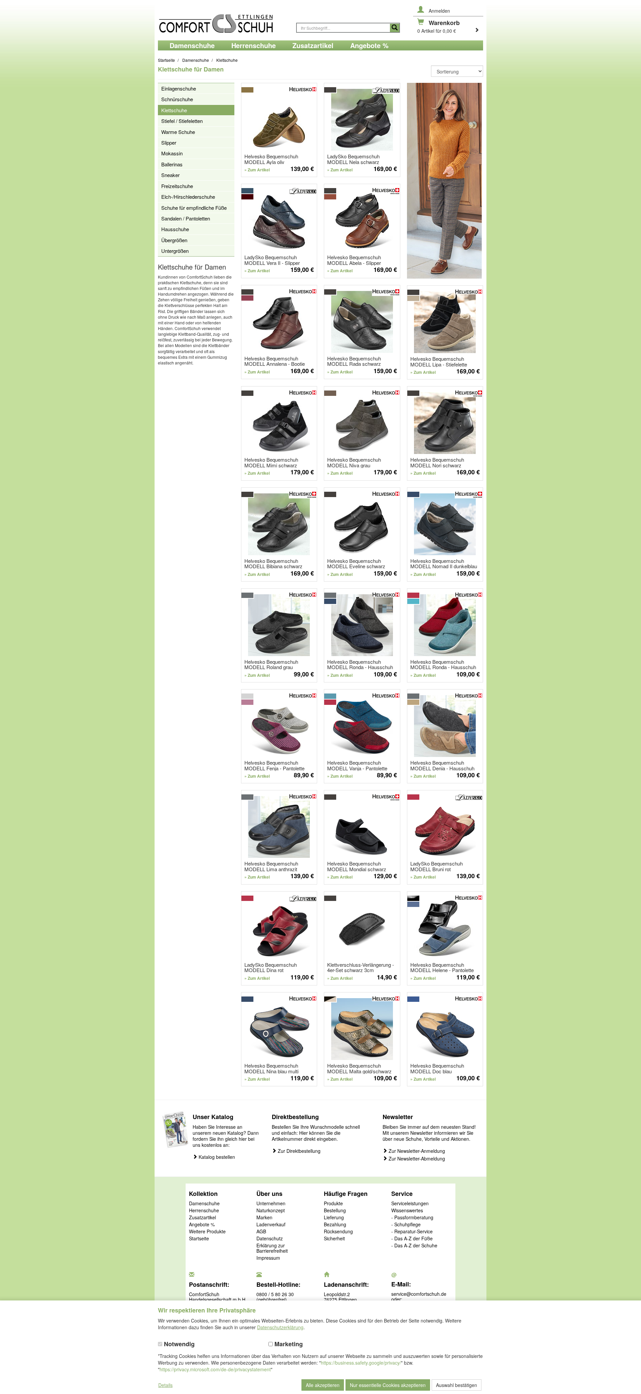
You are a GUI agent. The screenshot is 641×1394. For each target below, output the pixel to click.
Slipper (168, 142)
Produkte (333, 1204)
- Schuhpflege (406, 1225)
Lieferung (334, 1218)
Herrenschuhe (204, 1211)
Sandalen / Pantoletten (185, 218)
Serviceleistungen (410, 1204)
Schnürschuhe (177, 99)
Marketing (288, 1344)
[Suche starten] (394, 28)
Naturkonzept (270, 1211)
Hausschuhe (175, 229)
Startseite (199, 1239)
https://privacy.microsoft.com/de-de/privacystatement (215, 1369)
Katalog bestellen (216, 1157)
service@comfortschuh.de (418, 1293)
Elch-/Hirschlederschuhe (188, 196)
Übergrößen (174, 240)
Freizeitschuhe (177, 185)
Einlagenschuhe (178, 88)
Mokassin (172, 153)
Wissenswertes (407, 1211)
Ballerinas (172, 164)
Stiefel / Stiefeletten (182, 120)
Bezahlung (335, 1225)
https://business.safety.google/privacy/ (361, 1362)
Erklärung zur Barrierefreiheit (272, 1248)
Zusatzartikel (202, 1218)
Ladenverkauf (270, 1225)
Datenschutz (269, 1239)
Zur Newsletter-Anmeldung (416, 1151)
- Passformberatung (412, 1218)
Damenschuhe (204, 1204)
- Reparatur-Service (412, 1232)
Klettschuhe (174, 110)
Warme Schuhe (178, 131)
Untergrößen (175, 250)
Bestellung (335, 1211)
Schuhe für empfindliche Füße (194, 207)
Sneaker (170, 174)
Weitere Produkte (207, 1232)
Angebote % (202, 1225)
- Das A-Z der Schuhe (414, 1246)
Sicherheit (334, 1239)
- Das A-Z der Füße (412, 1239)
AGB (261, 1232)
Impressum (268, 1258)
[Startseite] (223, 20)
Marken (264, 1218)
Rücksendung (338, 1232)
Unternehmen (270, 1204)
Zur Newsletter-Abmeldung (416, 1158)
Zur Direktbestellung (298, 1151)
